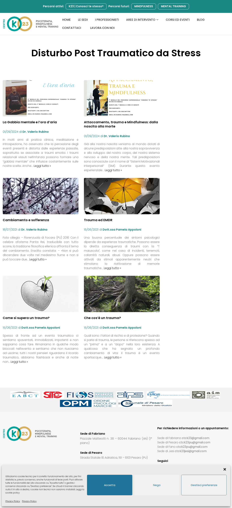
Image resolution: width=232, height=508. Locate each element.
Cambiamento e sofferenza (26, 220)
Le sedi (83, 20)
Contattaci (71, 28)
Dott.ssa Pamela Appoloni (122, 229)
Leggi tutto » (42, 166)
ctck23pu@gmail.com (194, 442)
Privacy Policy (12, 501)
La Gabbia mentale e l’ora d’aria (30, 122)
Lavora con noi (102, 28)
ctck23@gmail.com (195, 438)
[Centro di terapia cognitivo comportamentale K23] (31, 24)
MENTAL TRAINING (173, 6)
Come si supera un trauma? (26, 318)
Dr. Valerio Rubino (35, 132)
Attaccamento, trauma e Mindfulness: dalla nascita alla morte (121, 124)
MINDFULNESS (143, 6)
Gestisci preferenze (204, 485)
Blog (201, 20)
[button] (225, 469)
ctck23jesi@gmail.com (191, 451)
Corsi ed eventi (178, 20)
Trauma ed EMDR (98, 220)
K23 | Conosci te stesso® (86, 6)
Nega (156, 485)
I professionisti (107, 20)
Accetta (109, 485)
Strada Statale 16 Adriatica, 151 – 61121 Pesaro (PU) (114, 458)
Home (66, 20)
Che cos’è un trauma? (102, 318)
